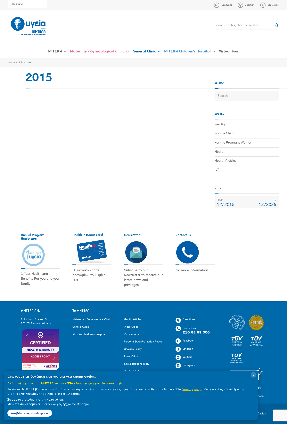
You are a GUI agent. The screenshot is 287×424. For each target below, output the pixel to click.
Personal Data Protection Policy (143, 341)
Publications (131, 334)
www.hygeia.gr (192, 389)
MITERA (55, 51)
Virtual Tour (229, 51)
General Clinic (144, 51)
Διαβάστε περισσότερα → (29, 413)
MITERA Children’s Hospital (187, 51)
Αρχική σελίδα (15, 63)
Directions (189, 319)
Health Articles (225, 161)
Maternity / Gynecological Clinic (97, 51)
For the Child (224, 133)
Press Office (131, 327)
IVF (217, 170)
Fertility (220, 124)
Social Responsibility (136, 364)
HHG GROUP (17, 4)
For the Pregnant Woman (233, 143)
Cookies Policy (133, 349)
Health (220, 152)
